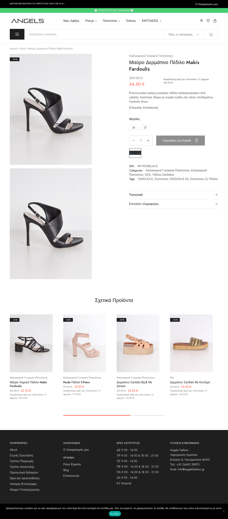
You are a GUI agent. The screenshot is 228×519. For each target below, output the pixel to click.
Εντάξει (115, 513)
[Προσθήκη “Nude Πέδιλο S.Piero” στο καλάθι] (93, 366)
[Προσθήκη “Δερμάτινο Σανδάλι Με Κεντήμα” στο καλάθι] (200, 366)
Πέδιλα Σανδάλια (163, 175)
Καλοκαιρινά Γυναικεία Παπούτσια (151, 56)
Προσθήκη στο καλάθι (177, 141)
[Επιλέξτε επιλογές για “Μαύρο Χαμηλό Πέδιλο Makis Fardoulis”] (21, 366)
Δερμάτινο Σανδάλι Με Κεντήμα (190, 382)
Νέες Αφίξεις (71, 21)
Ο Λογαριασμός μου (206, 4)
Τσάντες (131, 21)
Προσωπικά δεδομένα (24, 472)
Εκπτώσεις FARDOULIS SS (171, 179)
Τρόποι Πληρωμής (22, 461)
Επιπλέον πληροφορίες (144, 204)
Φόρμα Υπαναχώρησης (25, 490)
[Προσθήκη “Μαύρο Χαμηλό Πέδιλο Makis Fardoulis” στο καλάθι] (40, 366)
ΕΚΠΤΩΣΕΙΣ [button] (150, 21)
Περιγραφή (136, 195)
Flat (172, 377)
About (13, 450)
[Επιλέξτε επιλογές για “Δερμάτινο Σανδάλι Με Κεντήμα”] (182, 366)
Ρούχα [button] (90, 21)
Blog (66, 470)
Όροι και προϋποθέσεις (25, 478)
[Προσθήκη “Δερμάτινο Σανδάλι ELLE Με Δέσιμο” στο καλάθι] (147, 366)
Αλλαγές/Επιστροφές (23, 484)
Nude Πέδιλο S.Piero (76, 382)
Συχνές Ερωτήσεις (21, 455)
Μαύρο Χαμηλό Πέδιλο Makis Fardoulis (28, 384)
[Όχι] (223, 511)
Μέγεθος (134, 119)
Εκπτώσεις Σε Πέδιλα (204, 179)
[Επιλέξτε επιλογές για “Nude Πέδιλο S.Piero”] (75, 366)
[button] (133, 127)
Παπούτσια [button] (110, 21)
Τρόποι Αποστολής (22, 467)
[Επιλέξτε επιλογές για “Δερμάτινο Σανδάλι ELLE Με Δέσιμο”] (128, 366)
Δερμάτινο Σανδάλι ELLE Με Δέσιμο (134, 384)
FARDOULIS (145, 179)
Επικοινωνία (71, 476)
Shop (22, 48)
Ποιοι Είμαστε (72, 464)
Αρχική (13, 48)
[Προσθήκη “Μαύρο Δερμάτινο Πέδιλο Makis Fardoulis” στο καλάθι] (135, 153)
